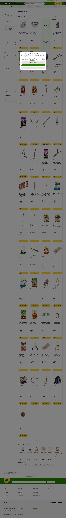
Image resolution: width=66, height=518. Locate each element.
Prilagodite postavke (33, 62)
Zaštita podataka (32, 60)
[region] (33, 61)
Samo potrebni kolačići (33, 67)
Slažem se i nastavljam (33, 65)
